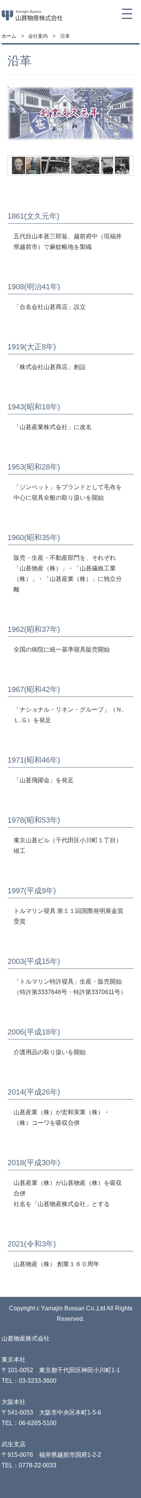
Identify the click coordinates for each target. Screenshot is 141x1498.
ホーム (9, 36)
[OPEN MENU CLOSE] (127, 14)
